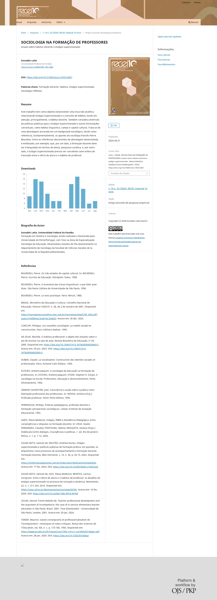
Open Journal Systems (169, 36)
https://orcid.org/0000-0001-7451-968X (37, 67)
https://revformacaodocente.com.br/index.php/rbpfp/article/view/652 (58, 462)
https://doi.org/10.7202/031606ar (71, 535)
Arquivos (31, 22)
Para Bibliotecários (166, 64)
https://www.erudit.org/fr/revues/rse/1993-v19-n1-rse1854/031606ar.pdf (60, 531)
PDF (115, 125)
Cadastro (186, 2)
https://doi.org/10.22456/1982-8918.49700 (55, 493)
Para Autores (164, 59)
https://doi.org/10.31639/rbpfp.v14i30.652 (75, 466)
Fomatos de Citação (120, 173)
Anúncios (46, 22)
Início (23, 32)
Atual (19, 22)
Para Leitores (164, 54)
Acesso (197, 2)
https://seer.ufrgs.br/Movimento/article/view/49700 (49, 489)
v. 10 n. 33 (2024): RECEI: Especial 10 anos (62, 32)
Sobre (59, 22)
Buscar (194, 22)
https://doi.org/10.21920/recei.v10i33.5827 (49, 77)
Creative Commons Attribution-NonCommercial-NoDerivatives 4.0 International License (126, 241)
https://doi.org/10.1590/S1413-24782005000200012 (71, 344)
